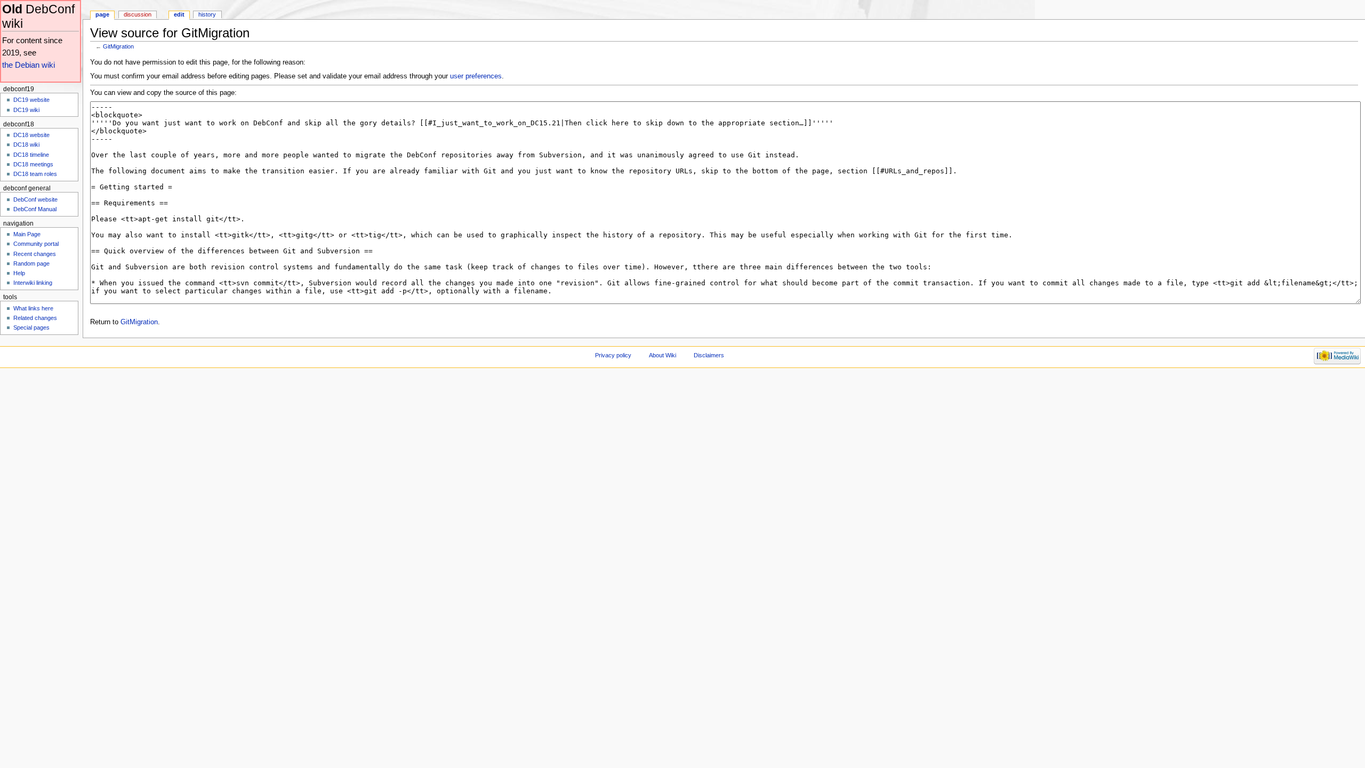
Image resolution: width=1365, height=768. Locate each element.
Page (102, 14)
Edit (179, 14)
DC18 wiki (26, 144)
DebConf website (35, 199)
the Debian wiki (28, 64)
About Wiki (662, 355)
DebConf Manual (35, 209)
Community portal (36, 244)
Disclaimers (709, 355)
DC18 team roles (35, 174)
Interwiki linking (32, 282)
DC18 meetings (33, 164)
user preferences (476, 76)
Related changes (35, 318)
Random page (31, 263)
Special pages (31, 327)
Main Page (27, 234)
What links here (33, 308)
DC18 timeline (31, 154)
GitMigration (118, 46)
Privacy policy (613, 355)
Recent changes (34, 254)
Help (19, 273)
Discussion (137, 14)
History (207, 14)
